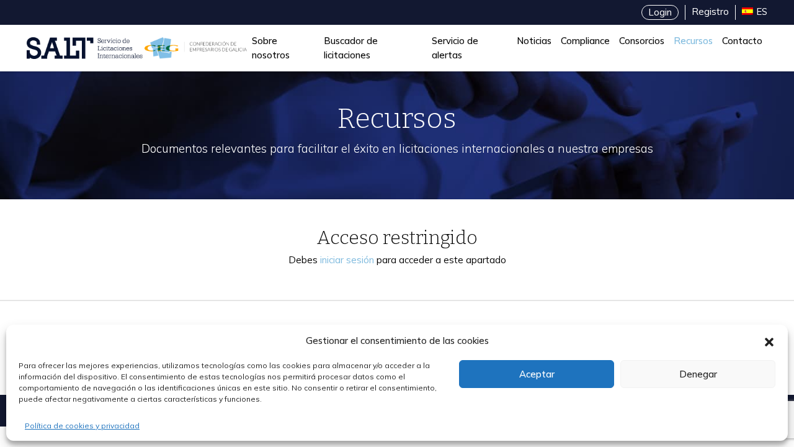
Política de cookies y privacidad (82, 425)
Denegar (698, 374)
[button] (769, 341)
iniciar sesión (347, 260)
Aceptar (537, 374)
